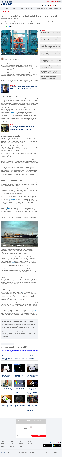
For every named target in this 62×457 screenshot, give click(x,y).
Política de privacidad (23, 452)
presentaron (13, 112)
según (9, 256)
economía (27, 8)
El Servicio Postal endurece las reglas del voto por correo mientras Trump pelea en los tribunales (50, 39)
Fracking (11, 344)
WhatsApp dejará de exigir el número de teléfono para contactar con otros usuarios (7, 405)
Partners (12, 447)
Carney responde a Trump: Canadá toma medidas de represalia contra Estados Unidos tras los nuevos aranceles (50, 46)
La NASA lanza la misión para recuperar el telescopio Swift (7, 389)
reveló (8, 208)
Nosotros (21, 447)
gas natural (4, 344)
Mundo (22, 8)
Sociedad (38, 8)
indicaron (21, 159)
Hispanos (6, 8)
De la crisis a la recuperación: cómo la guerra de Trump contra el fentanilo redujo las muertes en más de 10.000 (51, 60)
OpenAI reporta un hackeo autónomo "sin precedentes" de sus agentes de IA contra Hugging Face (19, 356)
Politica (14, 8)
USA (10, 8)
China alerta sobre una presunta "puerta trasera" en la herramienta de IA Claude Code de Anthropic (32, 374)
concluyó (34, 310)
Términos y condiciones (34, 452)
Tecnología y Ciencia (6, 11)
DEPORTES (50, 8)
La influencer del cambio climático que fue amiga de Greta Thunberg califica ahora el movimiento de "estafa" (23, 87)
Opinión (2, 447)
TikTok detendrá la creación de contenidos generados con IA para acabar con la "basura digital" (20, 374)
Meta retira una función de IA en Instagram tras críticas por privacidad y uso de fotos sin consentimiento (18, 359)
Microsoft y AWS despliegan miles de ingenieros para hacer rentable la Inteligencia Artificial (20, 390)
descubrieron (12, 199)
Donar (2, 8)
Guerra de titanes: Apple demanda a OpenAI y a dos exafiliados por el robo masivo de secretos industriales (6, 375)
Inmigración (32, 8)
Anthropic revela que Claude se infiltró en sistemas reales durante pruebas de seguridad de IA (19, 354)
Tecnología (56, 8)
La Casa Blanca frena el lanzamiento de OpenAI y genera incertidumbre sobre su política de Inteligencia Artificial (32, 391)
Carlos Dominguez (9, 58)
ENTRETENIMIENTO (44, 8)
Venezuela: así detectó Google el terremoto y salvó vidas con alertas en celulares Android (20, 406)
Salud (18, 8)
